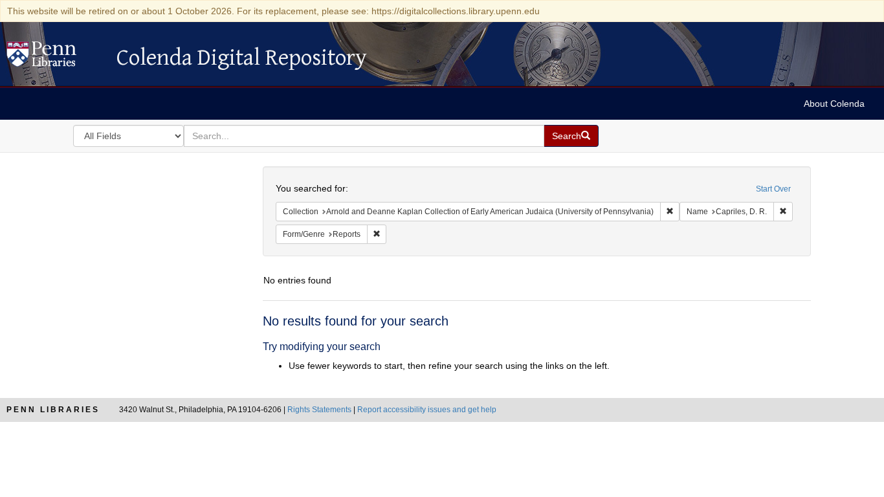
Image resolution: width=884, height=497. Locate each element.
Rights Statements (319, 409)
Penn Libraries (53, 409)
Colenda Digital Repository (55, 57)
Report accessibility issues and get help (426, 409)
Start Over (773, 188)
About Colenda (834, 103)
